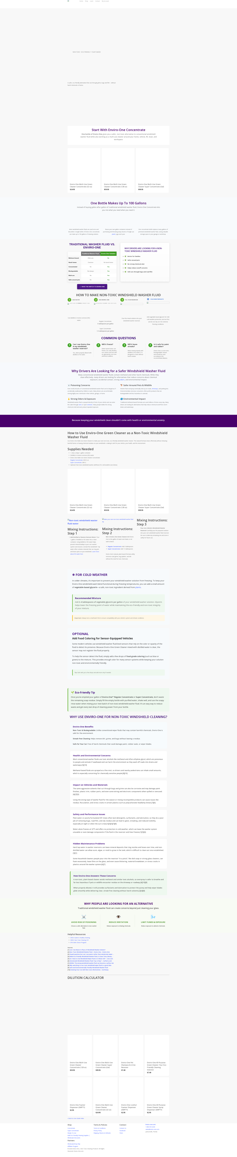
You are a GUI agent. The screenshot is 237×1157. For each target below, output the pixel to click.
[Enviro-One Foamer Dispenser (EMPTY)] (80, 1089)
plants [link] (138, 587)
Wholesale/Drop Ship (74, 1144)
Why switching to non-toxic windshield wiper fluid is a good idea (91, 965)
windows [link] (89, 405)
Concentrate (71, 1128)
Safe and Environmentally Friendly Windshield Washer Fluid (89, 967)
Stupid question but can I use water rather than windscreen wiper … (92, 954)
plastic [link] (114, 234)
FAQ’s (121, 1133)
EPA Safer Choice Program (78, 942)
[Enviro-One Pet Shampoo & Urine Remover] (131, 1047)
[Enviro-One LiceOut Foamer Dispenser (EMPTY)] (131, 1089)
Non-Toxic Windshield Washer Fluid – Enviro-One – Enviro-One (90, 952)
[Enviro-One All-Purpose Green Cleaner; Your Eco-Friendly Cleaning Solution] (157, 1047)
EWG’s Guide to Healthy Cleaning (80, 938)
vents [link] (80, 405)
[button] (83, 92)
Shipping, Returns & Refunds (102, 1133)
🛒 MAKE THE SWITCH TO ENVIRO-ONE (92, 286)
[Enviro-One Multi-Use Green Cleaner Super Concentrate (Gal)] (152, 164)
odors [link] (122, 380)
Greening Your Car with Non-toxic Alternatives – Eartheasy (89, 970)
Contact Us (123, 1128)
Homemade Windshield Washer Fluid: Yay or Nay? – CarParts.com (91, 961)
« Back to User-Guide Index (76, 1118)
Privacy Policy (98, 1130)
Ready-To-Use (72, 1133)
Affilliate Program (73, 1146)
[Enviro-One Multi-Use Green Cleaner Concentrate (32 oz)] (84, 164)
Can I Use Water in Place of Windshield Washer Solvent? (87, 950)
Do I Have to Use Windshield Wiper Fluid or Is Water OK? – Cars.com (91, 959)
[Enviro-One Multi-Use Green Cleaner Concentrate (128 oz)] (118, 164)
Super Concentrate (76, 462)
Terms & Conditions (100, 1128)
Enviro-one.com (151, 1124)
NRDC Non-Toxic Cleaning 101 (79, 940)
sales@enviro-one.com (152, 1129)
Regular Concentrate (76, 460)
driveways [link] (155, 389)
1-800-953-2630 (150, 1127)
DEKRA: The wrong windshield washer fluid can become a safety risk (92, 963)
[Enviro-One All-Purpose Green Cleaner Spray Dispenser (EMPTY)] (157, 1089)
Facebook (122, 1130)
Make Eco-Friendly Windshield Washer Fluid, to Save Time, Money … (92, 956)
